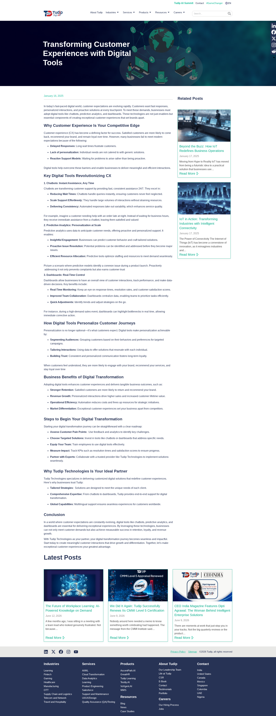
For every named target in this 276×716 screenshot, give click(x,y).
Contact (199, 3)
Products (143, 12)
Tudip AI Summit (183, 3)
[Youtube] (76, 652)
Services (127, 12)
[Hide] (274, 57)
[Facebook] (61, 652)
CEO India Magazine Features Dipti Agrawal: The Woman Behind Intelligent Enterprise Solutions (202, 610)
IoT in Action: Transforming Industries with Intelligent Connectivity (198, 223)
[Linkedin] (46, 652)
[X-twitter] (53, 652)
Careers (178, 12)
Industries (111, 12)
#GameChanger (214, 3)
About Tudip (96, 12)
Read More (187, 173)
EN (229, 3)
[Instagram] (68, 652)
